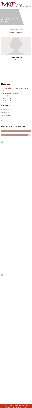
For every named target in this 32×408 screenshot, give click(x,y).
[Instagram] (6, 99)
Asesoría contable (6, 115)
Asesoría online (5, 118)
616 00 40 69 (14, 93)
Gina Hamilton (16, 57)
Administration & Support (15, 29)
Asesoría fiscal (5, 109)
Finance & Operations (16, 32)
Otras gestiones (5, 121)
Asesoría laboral (5, 112)
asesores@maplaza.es (25, 6)
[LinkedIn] (9, 99)
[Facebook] (2, 99)
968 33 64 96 (5, 93)
